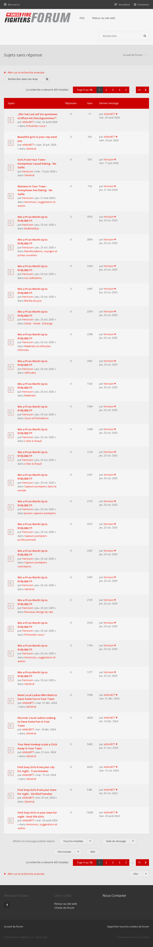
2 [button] (106, 90)
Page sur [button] (84, 90)
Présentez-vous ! (36, 126)
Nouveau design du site (38, 612)
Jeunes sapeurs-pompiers (40, 513)
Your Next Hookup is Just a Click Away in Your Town (37, 746)
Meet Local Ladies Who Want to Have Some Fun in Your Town (37, 697)
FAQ (82, 18)
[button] (145, 90)
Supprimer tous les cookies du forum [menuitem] (128, 926)
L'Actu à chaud (33, 441)
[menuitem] (141, 4)
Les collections (33, 278)
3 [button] (113, 90)
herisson (27, 171)
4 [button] (119, 90)
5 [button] (126, 90)
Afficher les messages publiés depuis (48, 841)
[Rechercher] (145, 36)
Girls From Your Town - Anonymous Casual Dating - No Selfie (37, 163)
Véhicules (30, 372)
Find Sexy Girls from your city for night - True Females (36, 769)
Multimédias (31, 228)
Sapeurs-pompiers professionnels (32, 538)
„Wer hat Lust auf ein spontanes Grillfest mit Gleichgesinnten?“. (37, 116)
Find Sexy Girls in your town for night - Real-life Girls (37, 814)
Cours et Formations (36, 418)
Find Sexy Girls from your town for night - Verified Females (37, 792)
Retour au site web (103, 18)
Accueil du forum (132, 55)
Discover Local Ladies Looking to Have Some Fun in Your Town (37, 721)
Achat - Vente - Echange (38, 323)
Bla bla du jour (33, 300)
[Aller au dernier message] (117, 114)
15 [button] (139, 90)
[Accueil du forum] (38, 18)
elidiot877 (28, 122)
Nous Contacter (114, 895)
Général (31, 148)
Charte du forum (64, 907)
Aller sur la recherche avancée (26, 72)
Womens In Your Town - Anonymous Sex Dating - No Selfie (35, 190)
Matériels (30, 395)
